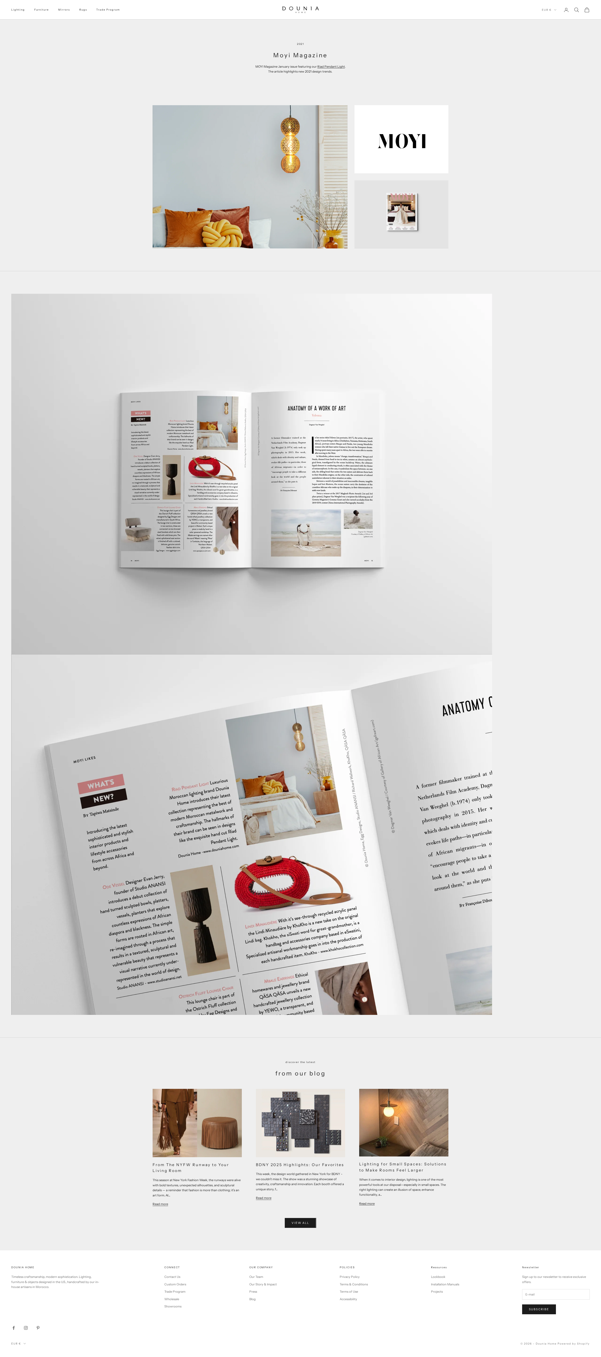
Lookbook (438, 1277)
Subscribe (539, 1309)
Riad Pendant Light (331, 66)
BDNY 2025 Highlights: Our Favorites (300, 1164)
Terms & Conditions (354, 1284)
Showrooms (172, 1306)
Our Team (256, 1277)
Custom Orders (175, 1284)
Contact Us (172, 1277)
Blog (252, 1299)
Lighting (18, 9)
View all (300, 1223)
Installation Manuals (445, 1284)
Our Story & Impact (263, 1284)
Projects (437, 1291)
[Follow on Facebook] (13, 1328)
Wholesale (171, 1299)
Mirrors (64, 9)
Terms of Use (349, 1291)
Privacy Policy (350, 1277)
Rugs (83, 9)
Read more (160, 1204)
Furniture (41, 9)
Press (253, 1291)
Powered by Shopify (574, 1343)
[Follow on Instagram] (25, 1328)
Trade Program (108, 9)
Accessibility (348, 1299)
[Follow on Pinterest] (38, 1328)
